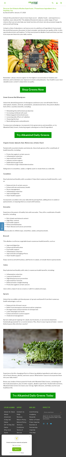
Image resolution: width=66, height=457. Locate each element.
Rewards (32, 417)
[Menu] (5, 3)
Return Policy (21, 419)
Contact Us (20, 412)
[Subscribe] (61, 412)
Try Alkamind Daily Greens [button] (33, 134)
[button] (53, 3)
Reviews (19, 417)
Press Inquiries (34, 422)
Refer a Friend (34, 419)
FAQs (18, 414)
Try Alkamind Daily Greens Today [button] (33, 395)
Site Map (32, 432)
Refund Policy (21, 422)
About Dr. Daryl (9, 412)
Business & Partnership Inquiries (33, 427)
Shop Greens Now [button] (33, 89)
